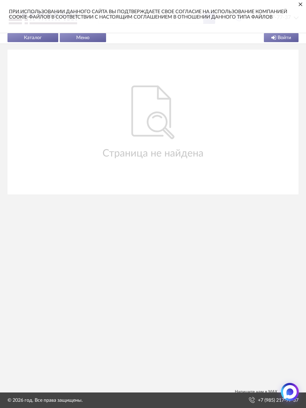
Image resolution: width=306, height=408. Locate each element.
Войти (284, 37)
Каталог (33, 37)
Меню (83, 37)
